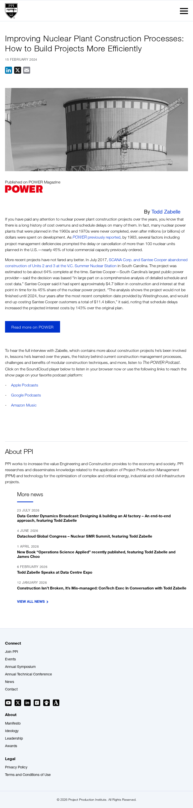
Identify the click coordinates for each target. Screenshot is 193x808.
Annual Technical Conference (28, 674)
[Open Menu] (184, 11)
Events (10, 659)
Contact (11, 689)
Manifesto (13, 724)
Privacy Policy (16, 767)
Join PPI (11, 652)
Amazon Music (23, 405)
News (9, 682)
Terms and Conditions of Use (28, 775)
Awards (11, 746)
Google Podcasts (26, 395)
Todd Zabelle (166, 212)
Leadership (14, 739)
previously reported (96, 237)
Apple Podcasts (24, 385)
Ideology (12, 731)
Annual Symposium (20, 667)
